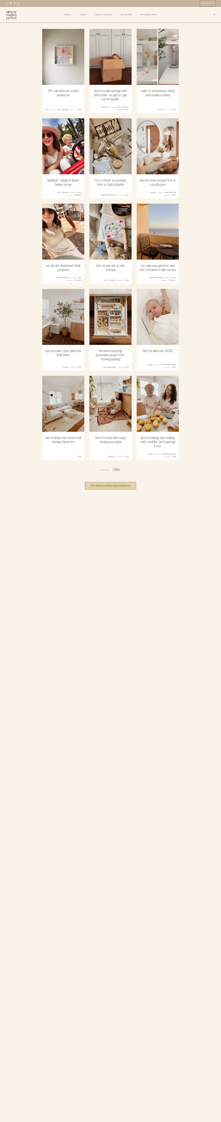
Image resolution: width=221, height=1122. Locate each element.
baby (150, 365)
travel (78, 195)
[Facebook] (7, 3)
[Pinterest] (14, 3)
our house (170, 192)
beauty (112, 457)
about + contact (103, 15)
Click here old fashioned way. (110, 485)
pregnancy (63, 278)
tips (79, 110)
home (153, 192)
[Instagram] (11, 3)
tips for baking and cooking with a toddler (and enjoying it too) (157, 442)
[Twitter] (18, 3)
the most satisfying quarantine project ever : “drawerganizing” (110, 355)
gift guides (126, 15)
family (105, 107)
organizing (109, 367)
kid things (63, 110)
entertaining (108, 195)
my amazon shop (148, 15)
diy (47, 110)
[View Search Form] (216, 14)
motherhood (156, 278)
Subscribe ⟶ (208, 3)
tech (160, 110)
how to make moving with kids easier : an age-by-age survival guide (110, 95)
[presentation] (63, 57)
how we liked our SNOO (158, 351)
